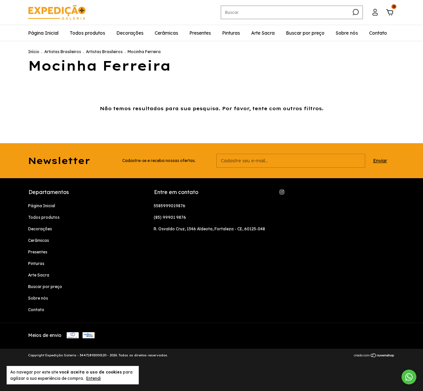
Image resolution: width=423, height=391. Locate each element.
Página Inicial (43, 33)
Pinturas (231, 33)
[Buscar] (355, 12)
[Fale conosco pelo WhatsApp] (409, 377)
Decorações (129, 33)
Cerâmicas (166, 33)
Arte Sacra (263, 33)
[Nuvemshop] (374, 356)
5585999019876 (169, 205)
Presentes (200, 33)
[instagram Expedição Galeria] (282, 192)
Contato (378, 33)
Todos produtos (87, 33)
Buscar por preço (305, 33)
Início (33, 51)
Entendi (93, 378)
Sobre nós (347, 33)
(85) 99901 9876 (170, 217)
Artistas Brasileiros (62, 51)
